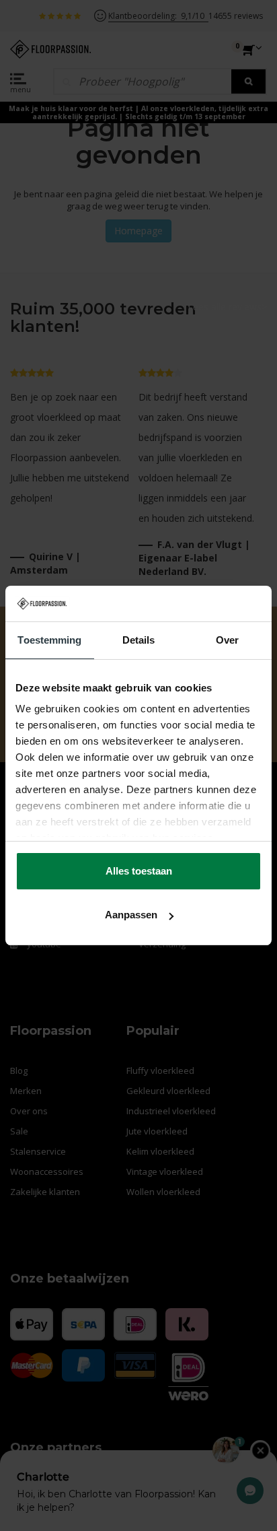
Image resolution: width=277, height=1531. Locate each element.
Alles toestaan (139, 871)
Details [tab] (138, 640)
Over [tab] (227, 640)
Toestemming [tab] (49, 640)
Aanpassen (131, 914)
